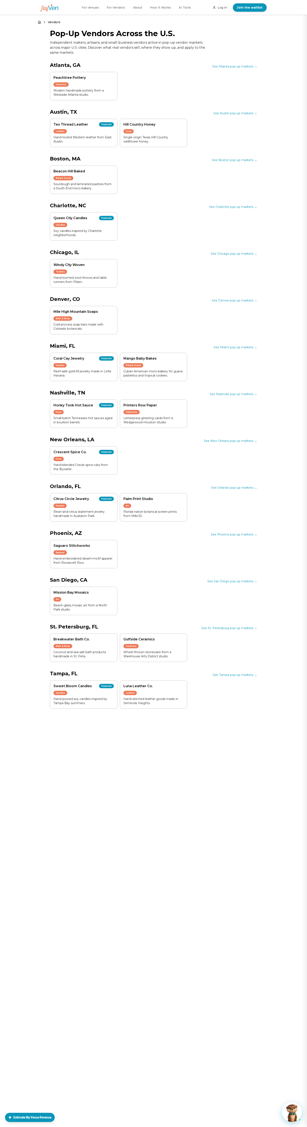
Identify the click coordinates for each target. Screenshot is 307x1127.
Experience (162, 591)
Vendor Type (121, 591)
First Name (120, 545)
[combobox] (153, 566)
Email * (118, 575)
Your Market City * (127, 559)
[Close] (193, 512)
